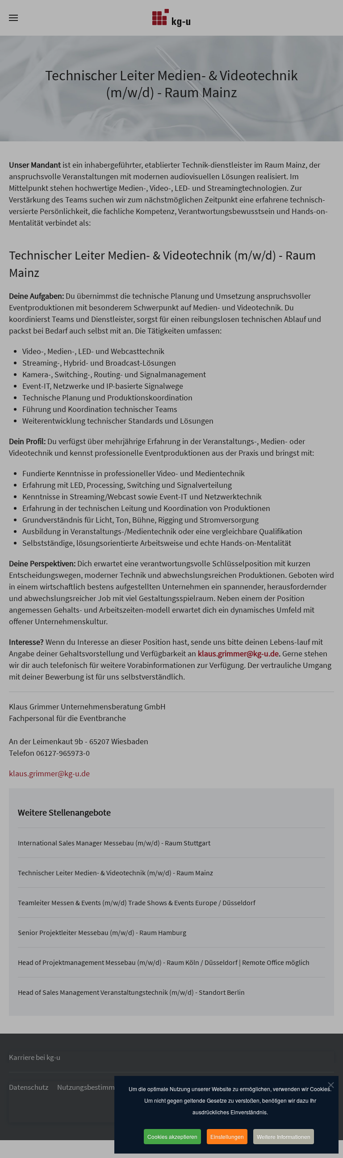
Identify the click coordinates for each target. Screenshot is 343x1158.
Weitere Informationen (283, 1136)
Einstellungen (227, 1136)
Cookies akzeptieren (172, 1136)
